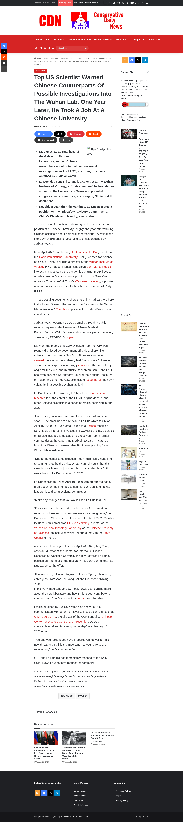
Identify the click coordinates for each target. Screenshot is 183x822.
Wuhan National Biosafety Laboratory (57, 528)
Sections (57, 39)
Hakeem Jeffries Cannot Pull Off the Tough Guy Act (143, 366)
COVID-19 (67, 696)
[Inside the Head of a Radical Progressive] (129, 430)
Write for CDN (122, 39)
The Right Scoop (81, 805)
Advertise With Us (123, 791)
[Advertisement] (135, 263)
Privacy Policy (122, 800)
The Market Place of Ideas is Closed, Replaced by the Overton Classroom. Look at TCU (143, 401)
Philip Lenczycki (40, 126)
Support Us (138, 39)
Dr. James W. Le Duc (84, 252)
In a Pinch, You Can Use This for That (143, 497)
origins (70, 337)
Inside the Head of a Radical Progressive (144, 432)
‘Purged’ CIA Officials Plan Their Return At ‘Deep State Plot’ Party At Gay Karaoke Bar (144, 191)
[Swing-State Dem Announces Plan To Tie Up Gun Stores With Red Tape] (129, 327)
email (81, 598)
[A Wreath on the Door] (129, 478)
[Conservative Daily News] (82, 20)
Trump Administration (78, 39)
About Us (153, 39)
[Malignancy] (129, 452)
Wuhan (83, 696)
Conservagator (80, 791)
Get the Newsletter (103, 39)
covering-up (94, 379)
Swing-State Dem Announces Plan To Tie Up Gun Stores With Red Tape (144, 335)
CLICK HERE (142, 86)
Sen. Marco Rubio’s (99, 266)
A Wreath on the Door (143, 477)
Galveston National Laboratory (58, 257)
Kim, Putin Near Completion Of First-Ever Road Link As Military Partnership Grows (44, 753)
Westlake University (87, 281)
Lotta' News (78, 800)
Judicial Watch (80, 796)
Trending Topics (49, 58)
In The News (62, 58)
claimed (39, 360)
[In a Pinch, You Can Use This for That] (129, 494)
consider (83, 365)
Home (39, 39)
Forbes (91, 425)
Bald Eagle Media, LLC (82, 817)
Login (118, 796)
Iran (47, 39)
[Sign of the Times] (129, 465)
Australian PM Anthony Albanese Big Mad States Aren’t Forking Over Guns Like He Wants (73, 753)
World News (41, 71)
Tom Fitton (63, 309)
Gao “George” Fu (45, 616)
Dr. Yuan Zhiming (78, 523)
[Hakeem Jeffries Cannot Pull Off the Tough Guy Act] (129, 361)
